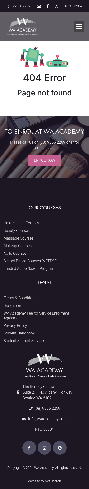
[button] (79, 26)
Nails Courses (15, 253)
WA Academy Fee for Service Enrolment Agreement (36, 315)
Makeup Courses (18, 246)
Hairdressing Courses (21, 223)
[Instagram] (56, 6)
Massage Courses (18, 238)
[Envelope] (39, 6)
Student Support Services (24, 341)
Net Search (53, 481)
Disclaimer (12, 305)
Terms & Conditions (20, 298)
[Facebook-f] (48, 6)
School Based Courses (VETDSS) (31, 261)
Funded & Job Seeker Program (29, 268)
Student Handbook (19, 333)
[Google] (60, 448)
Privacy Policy (15, 325)
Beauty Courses (17, 230)
